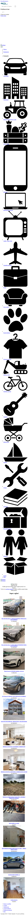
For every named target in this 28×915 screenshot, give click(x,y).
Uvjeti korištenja (7, 908)
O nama (5, 905)
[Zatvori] (2, 47)
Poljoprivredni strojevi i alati (9, 119)
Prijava (2, 1)
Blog (4, 577)
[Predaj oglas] (3, 580)
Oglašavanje (6, 907)
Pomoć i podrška (7, 903)
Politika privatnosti (7, 910)
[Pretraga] (15, 6)
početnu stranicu (9, 589)
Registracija (6, 1)
